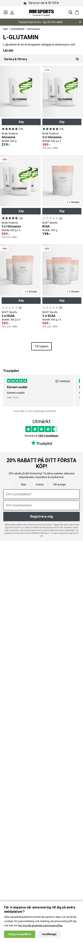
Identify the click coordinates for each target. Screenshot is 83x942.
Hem (5, 29)
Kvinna (40, 484)
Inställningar (49, 934)
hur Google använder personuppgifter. (40, 925)
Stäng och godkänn (19, 934)
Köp (21, 122)
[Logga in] (12, 12)
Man (23, 484)
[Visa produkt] (10, 128)
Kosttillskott (17, 29)
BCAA (46, 226)
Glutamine (8, 137)
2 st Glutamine (51, 137)
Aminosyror (33, 29)
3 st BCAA (48, 315)
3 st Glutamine (11, 226)
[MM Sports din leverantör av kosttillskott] (41, 12)
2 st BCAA (8, 315)
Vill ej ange (59, 484)
